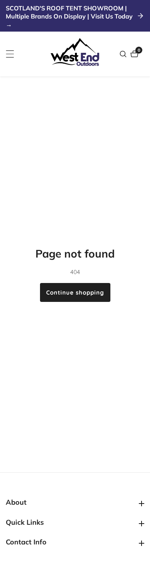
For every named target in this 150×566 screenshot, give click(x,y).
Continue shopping (75, 292)
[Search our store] (124, 54)
